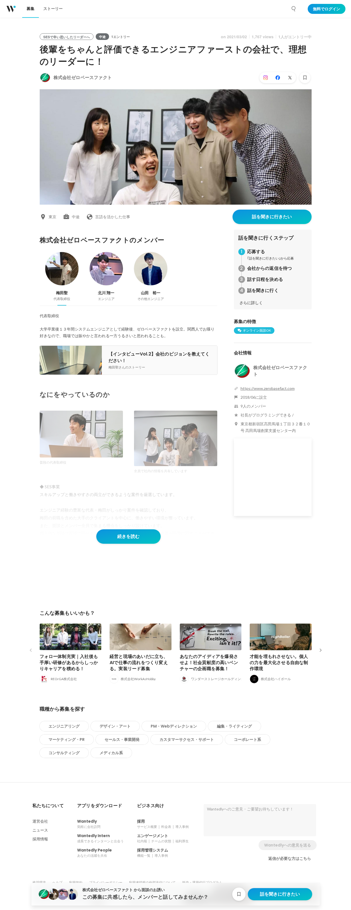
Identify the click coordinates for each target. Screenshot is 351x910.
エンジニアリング (64, 726)
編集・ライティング (234, 726)
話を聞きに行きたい (272, 216)
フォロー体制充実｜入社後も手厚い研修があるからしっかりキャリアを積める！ (69, 662)
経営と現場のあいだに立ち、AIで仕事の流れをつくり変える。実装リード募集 (139, 662)
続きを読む (128, 536)
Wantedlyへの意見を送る (287, 845)
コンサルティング (64, 753)
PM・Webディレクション (174, 726)
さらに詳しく (251, 303)
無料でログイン (326, 9)
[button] (48, 805)
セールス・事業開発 (122, 739)
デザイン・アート (115, 726)
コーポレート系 (247, 739)
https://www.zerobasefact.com (268, 388)
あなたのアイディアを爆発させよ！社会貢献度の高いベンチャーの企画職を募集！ (209, 662)
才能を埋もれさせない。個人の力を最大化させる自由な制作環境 (279, 662)
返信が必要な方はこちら (289, 858)
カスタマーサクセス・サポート (187, 739)
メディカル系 (111, 753)
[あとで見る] (304, 77)
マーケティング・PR (67, 739)
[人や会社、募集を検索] (293, 8)
